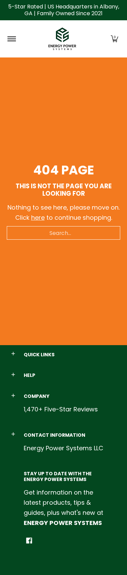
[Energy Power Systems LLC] (62, 39)
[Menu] (11, 38)
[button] (114, 38)
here (38, 217)
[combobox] (63, 233)
